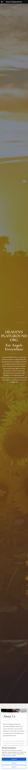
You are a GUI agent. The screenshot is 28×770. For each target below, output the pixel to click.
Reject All (14, 766)
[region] (14, 758)
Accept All (14, 759)
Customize (14, 763)
